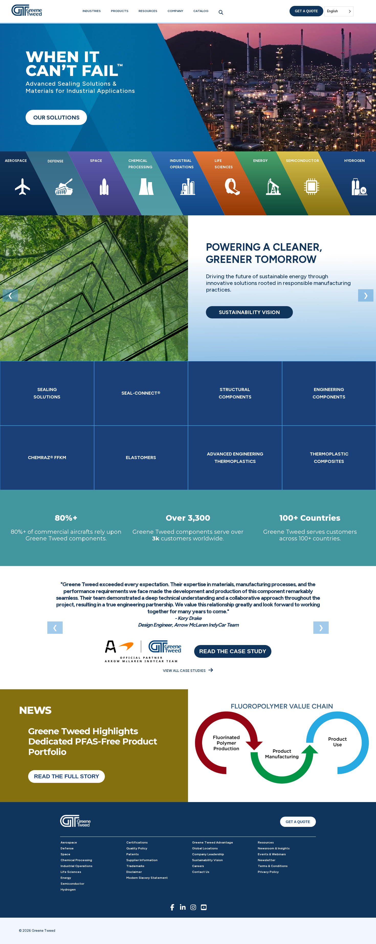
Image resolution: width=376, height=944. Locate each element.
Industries (92, 11)
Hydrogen (68, 889)
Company (175, 11)
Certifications (137, 842)
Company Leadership (208, 854)
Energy (66, 878)
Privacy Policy (268, 872)
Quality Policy (136, 848)
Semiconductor (72, 883)
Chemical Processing (76, 860)
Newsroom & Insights (274, 848)
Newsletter (266, 860)
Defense (67, 848)
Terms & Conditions (272, 866)
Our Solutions (56, 117)
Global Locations (205, 848)
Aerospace (69, 842)
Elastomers (141, 457)
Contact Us (200, 872)
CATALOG (200, 11)
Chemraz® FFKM (47, 457)
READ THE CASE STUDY (232, 651)
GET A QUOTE (298, 822)
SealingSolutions (47, 393)
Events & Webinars (272, 854)
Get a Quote (306, 11)
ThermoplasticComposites (329, 457)
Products (119, 11)
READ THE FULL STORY (66, 776)
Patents (132, 854)
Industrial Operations (76, 866)
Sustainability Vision (207, 860)
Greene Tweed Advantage (212, 842)
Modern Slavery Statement (147, 878)
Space (65, 854)
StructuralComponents (235, 393)
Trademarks (135, 866)
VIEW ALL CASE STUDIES (184, 671)
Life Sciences (71, 872)
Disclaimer (134, 872)
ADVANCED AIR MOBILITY (249, 312)
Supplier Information (142, 860)
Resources (148, 11)
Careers (198, 866)
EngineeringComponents (329, 393)
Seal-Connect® (140, 393)
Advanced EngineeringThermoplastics (235, 457)
